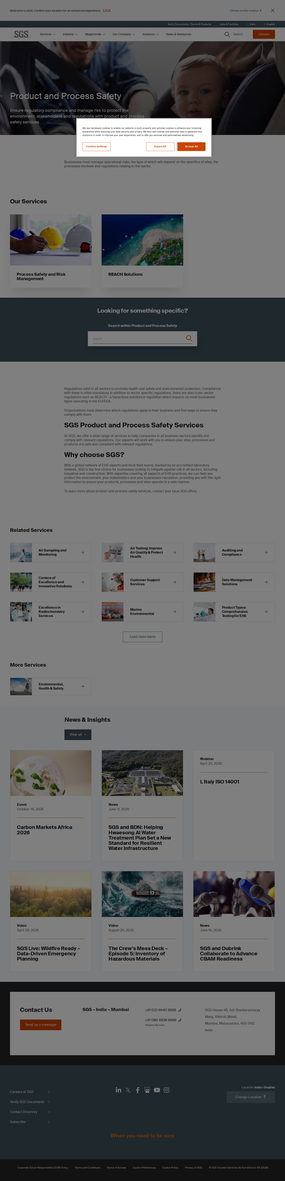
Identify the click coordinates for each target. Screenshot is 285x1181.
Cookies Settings (96, 146)
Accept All (191, 146)
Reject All (160, 146)
